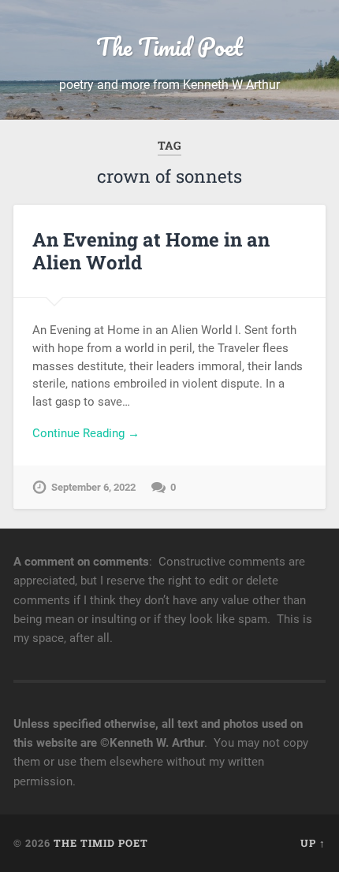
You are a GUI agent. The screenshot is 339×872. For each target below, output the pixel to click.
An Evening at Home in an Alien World (151, 251)
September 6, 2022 (93, 487)
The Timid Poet (169, 47)
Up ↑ (313, 843)
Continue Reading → (86, 433)
